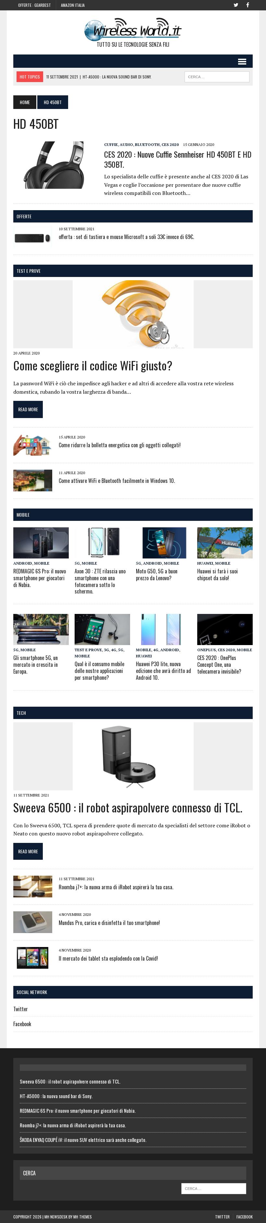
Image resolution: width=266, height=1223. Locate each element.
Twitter (20, 1009)
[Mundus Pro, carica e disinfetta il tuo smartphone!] (32, 928)
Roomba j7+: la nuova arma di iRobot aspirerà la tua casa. (116, 887)
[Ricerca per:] (213, 1188)
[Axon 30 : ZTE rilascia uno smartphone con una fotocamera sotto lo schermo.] (102, 554)
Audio (126, 144)
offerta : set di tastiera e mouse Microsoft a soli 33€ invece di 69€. (126, 237)
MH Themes (82, 1216)
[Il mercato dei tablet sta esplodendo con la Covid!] (32, 964)
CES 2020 (170, 144)
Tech (21, 712)
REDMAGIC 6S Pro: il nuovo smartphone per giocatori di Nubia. (39, 578)
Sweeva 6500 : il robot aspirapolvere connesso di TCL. (127, 807)
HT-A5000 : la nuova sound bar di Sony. (56, 1095)
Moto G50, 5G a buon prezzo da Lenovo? (156, 574)
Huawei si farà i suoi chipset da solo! (217, 574)
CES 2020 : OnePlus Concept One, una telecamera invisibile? (219, 664)
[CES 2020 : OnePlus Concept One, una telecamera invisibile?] (225, 640)
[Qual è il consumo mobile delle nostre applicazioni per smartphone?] (102, 640)
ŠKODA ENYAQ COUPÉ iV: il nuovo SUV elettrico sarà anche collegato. (83, 1139)
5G (77, 563)
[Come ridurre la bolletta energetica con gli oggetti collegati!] (32, 451)
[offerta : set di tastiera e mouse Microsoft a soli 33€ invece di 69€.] (32, 243)
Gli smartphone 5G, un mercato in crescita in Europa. (35, 664)
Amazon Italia (73, 5)
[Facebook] (247, 4)
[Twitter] (236, 4)
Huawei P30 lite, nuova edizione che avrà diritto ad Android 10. (163, 670)
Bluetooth (147, 144)
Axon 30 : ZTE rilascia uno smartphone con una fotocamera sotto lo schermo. (100, 581)
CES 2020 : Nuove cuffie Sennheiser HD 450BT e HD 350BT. (177, 159)
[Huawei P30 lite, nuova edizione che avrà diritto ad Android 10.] (163, 640)
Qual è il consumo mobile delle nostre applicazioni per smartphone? (99, 670)
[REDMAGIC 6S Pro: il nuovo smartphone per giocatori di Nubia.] (41, 554)
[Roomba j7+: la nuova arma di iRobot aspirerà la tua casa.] (32, 893)
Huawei (205, 563)
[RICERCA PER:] (217, 76)
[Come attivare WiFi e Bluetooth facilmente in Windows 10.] (32, 486)
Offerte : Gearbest (34, 5)
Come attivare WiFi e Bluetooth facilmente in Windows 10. (117, 481)
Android (22, 563)
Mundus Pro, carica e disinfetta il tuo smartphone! (109, 923)
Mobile (23, 514)
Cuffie (111, 144)
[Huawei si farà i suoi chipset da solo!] (225, 554)
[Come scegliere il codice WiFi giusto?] (133, 344)
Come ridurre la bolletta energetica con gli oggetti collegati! (120, 445)
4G (113, 649)
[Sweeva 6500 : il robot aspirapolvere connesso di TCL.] (133, 785)
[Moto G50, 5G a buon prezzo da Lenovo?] (163, 554)
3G (106, 649)
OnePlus (206, 649)
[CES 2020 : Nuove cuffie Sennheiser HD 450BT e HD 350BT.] (55, 184)
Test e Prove (29, 270)
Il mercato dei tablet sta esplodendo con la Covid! (108, 958)
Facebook (22, 1024)
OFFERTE (24, 216)
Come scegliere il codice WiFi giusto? (92, 365)
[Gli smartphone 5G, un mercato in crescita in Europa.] (41, 640)
